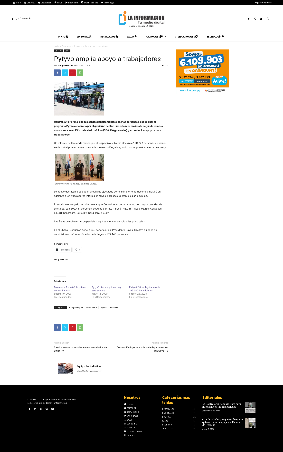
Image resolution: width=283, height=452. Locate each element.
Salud (67, 51)
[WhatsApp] (80, 72)
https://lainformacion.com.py (89, 371)
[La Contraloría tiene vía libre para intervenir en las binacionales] (250, 407)
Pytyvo (104, 307)
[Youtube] (261, 19)
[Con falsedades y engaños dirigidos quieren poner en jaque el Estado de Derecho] (250, 423)
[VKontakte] (47, 409)
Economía (66, 46)
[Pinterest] (72, 72)
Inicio (56, 46)
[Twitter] (255, 19)
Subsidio (114, 307)
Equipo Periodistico (67, 65)
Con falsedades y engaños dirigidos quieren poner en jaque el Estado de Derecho (222, 422)
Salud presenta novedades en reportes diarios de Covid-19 (80, 349)
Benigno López (76, 307)
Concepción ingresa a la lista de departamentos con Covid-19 (142, 349)
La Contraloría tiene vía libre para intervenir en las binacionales (221, 405)
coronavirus (91, 307)
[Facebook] (248, 19)
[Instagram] (35, 409)
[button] (268, 19)
